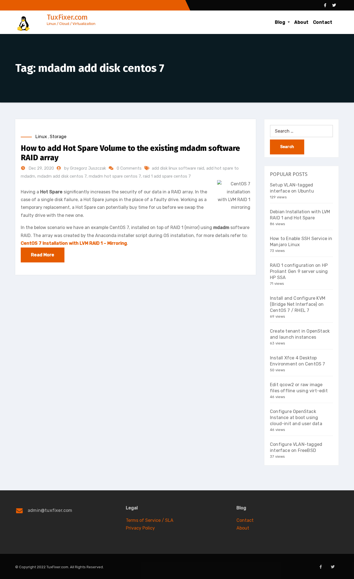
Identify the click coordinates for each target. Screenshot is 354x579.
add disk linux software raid (178, 168)
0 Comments (129, 168)
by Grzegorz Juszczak (85, 168)
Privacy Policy (140, 528)
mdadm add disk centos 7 (62, 176)
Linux (41, 136)
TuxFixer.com (67, 17)
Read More (42, 254)
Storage (58, 136)
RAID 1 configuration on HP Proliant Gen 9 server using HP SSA (299, 271)
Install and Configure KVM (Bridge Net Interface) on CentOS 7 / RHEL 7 (297, 304)
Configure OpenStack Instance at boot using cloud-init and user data (296, 417)
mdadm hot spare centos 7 (115, 176)
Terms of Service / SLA (149, 520)
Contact (322, 22)
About (301, 22)
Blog (281, 22)
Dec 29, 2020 (40, 168)
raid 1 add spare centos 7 (167, 176)
